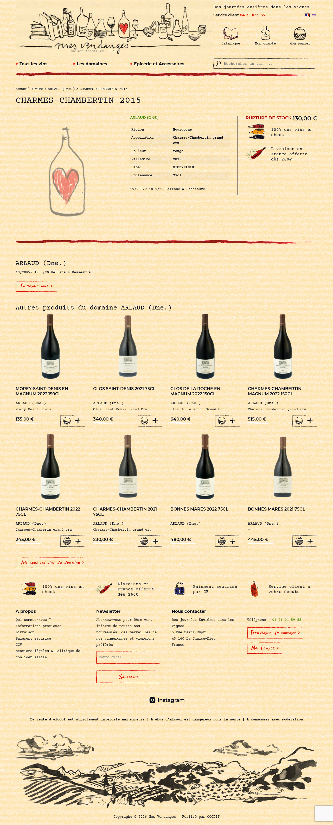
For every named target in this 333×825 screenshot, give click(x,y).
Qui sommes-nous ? (33, 620)
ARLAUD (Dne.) (144, 117)
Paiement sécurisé (33, 639)
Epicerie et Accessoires (159, 63)
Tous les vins (34, 63)
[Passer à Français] (307, 15)
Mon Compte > (265, 648)
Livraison (25, 632)
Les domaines (92, 63)
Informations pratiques (38, 626)
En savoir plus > (37, 286)
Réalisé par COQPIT (201, 817)
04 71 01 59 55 (252, 15)
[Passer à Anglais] (314, 15)
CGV (19, 645)
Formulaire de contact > (275, 632)
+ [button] (78, 420)
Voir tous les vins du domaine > (53, 562)
